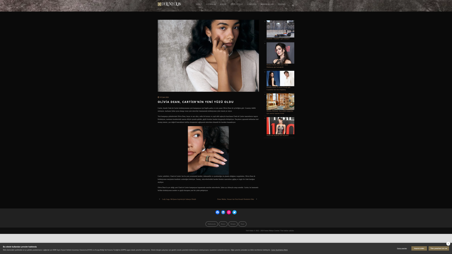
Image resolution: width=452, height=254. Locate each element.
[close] (448, 244)
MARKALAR (267, 4)
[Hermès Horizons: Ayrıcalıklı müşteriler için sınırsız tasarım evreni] (280, 101)
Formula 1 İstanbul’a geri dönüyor (278, 39)
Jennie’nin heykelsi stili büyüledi (278, 135)
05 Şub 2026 (164, 97)
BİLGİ (199, 4)
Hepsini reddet (419, 248)
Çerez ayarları (402, 248)
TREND (281, 4)
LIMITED (251, 4)
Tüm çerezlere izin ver (438, 248)
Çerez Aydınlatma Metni (279, 250)
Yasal (242, 224)
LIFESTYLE (237, 4)
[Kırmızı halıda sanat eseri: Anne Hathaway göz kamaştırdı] (280, 53)
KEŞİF (223, 4)
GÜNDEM (211, 4)
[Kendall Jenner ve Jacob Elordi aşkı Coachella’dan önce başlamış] (280, 78)
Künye (223, 224)
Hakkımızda (212, 224)
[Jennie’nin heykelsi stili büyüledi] (280, 125)
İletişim (233, 224)
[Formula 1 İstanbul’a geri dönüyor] (280, 29)
